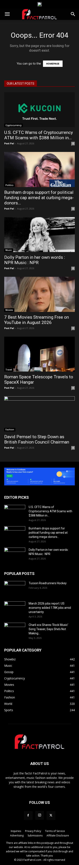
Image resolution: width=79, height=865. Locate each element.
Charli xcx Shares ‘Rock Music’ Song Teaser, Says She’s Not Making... (48, 629)
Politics (9, 185)
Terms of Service (55, 831)
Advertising (17, 835)
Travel (8, 369)
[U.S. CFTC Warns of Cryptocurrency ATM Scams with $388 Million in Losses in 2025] (39, 109)
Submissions (35, 835)
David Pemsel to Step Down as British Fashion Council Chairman (36, 439)
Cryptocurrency (13, 125)
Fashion (9, 429)
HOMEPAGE (52, 63)
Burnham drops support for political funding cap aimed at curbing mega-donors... (39, 197)
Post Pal (9, 143)
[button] (7, 14)
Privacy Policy (33, 831)
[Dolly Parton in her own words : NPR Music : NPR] (39, 234)
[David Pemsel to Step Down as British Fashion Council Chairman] (39, 413)
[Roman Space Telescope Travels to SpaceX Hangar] (39, 354)
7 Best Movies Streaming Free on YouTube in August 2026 (36, 320)
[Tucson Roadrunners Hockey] (14, 588)
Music (8, 250)
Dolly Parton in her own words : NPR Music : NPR (34, 260)
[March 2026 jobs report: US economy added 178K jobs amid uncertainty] (14, 608)
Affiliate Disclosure (58, 835)
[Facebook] (28, 815)
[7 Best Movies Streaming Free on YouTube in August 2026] (39, 294)
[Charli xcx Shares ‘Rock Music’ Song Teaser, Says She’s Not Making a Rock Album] (14, 630)
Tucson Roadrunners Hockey (48, 583)
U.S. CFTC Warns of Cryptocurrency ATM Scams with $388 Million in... (38, 135)
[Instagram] (39, 815)
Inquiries (16, 831)
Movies (9, 310)
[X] (51, 815)
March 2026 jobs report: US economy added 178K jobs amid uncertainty (50, 608)
